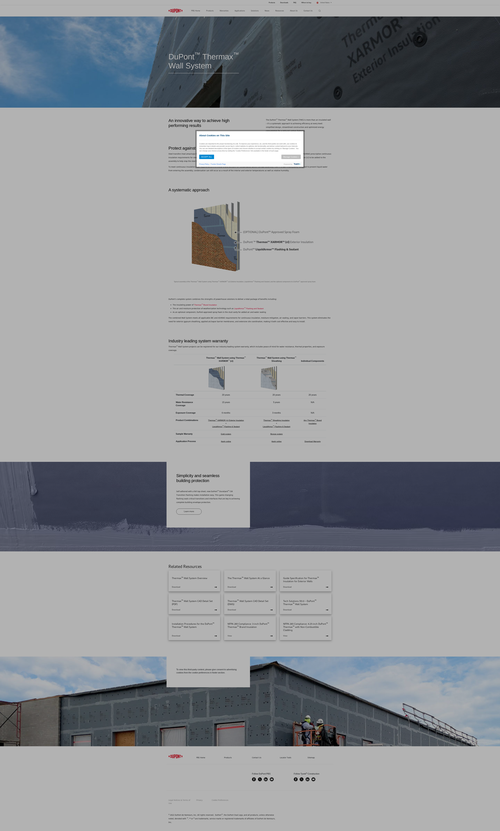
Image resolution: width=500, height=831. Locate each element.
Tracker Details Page (218, 164)
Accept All (206, 157)
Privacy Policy (204, 164)
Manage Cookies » (291, 157)
